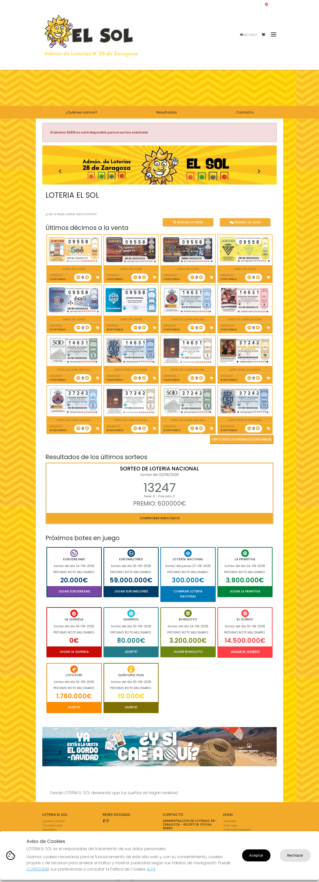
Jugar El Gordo (245, 652)
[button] (59, 171)
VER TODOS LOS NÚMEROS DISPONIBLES (241, 439)
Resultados (50, 829)
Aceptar (256, 855)
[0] (265, 34)
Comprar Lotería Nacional (188, 593)
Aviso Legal (230, 825)
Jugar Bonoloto (188, 652)
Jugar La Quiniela (74, 652)
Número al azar (246, 222)
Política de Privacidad (237, 829)
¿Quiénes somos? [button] (81, 112)
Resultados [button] (166, 112)
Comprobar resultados (160, 518)
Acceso (250, 35)
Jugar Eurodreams (74, 591)
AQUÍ (151, 869)
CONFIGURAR (37, 869)
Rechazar (295, 855)
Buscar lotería (189, 222)
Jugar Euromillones (131, 591)
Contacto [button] (245, 112)
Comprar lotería (53, 825)
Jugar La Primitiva (244, 591)
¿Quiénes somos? (54, 821)
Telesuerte (230, 821)
